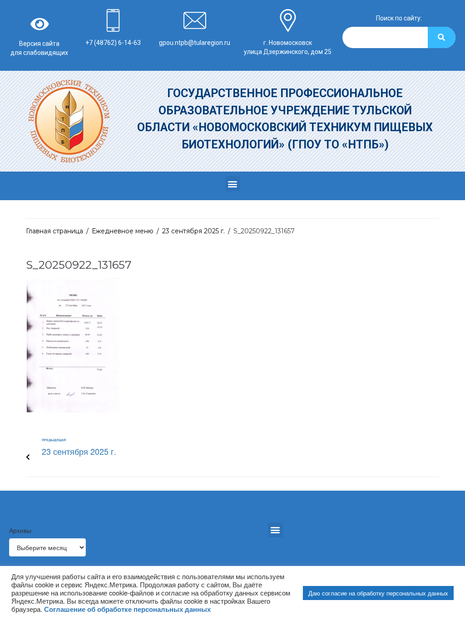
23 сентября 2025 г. (193, 231)
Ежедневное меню (122, 231)
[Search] (441, 37)
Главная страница (54, 231)
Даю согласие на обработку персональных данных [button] (378, 593)
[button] (232, 183)
